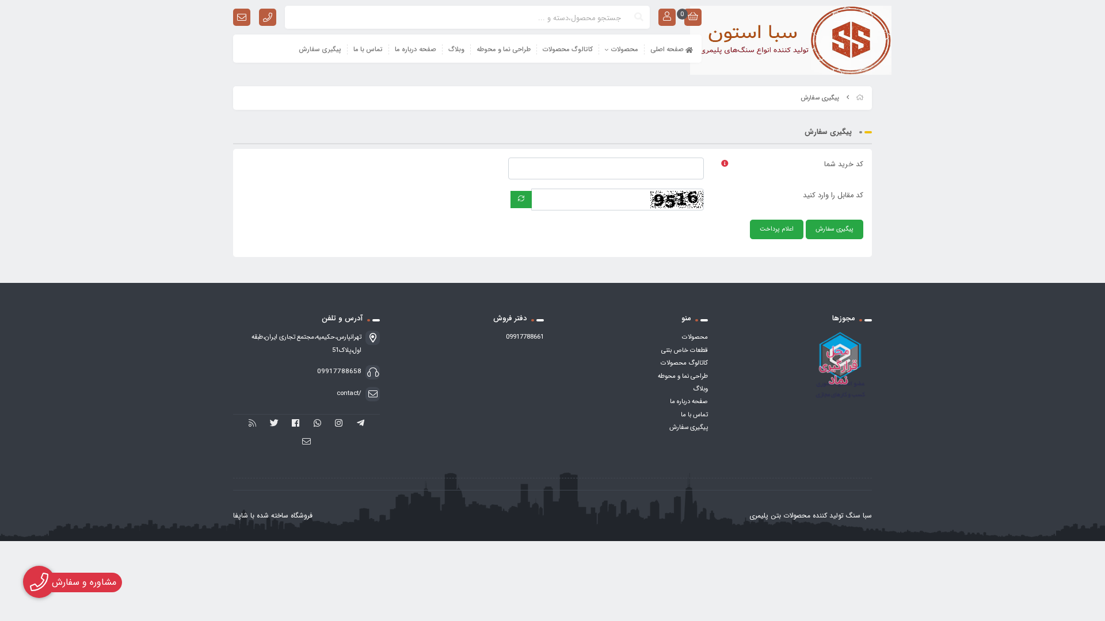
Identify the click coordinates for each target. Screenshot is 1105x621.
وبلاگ (456, 49)
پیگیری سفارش (320, 49)
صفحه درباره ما (415, 49)
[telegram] (360, 424)
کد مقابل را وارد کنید (833, 195)
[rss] (252, 424)
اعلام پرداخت (777, 229)
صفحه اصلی (667, 49)
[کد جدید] (521, 199)
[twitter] (274, 424)
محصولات (624, 49)
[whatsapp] (317, 424)
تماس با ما (368, 49)
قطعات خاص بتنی (684, 350)
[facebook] (295, 424)
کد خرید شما (843, 164)
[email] (306, 442)
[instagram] (339, 424)
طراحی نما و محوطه (504, 49)
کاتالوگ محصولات (568, 49)
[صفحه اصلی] (859, 98)
